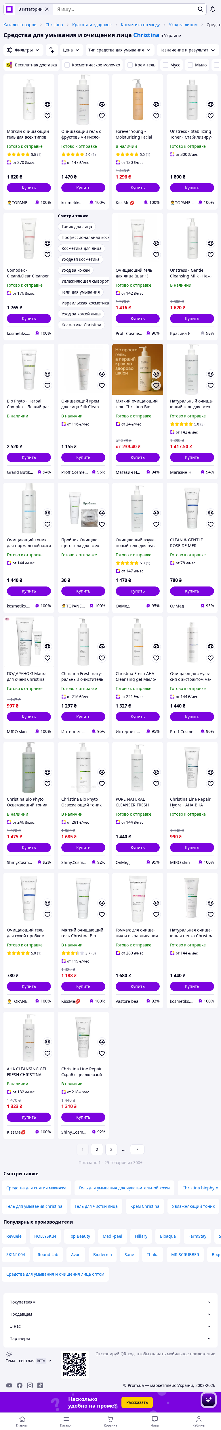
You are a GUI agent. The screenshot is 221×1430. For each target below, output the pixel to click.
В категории (30, 9)
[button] (29, 187)
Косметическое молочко (96, 65)
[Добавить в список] (47, 115)
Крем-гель (145, 65)
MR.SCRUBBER (185, 1254)
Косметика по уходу (140, 24)
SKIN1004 (15, 1254)
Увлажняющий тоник (193, 1206)
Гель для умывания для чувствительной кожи (124, 1188)
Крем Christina (144, 1206)
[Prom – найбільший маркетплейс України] (9, 9)
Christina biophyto (200, 1188)
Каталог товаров (19, 24)
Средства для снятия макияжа (36, 1188)
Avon (76, 1254)
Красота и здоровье (92, 24)
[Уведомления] (213, 9)
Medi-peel (112, 1236)
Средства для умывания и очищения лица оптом (55, 1274)
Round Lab (48, 1254)
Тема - (20, 1360)
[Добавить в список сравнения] (47, 104)
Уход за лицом (183, 24)
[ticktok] (40, 1385)
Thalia (153, 1254)
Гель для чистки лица (96, 1206)
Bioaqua (168, 1236)
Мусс (175, 65)
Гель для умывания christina (34, 1206)
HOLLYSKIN (45, 1236)
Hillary (141, 1236)
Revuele (14, 1236)
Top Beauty (79, 1236)
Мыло (201, 65)
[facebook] (19, 1385)
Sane (129, 1254)
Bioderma (102, 1254)
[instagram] (29, 1385)
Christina (54, 24)
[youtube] (9, 1385)
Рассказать (137, 1402)
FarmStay (197, 1236)
